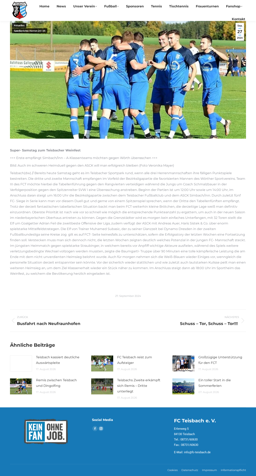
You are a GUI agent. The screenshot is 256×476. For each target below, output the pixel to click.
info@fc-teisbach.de (197, 452)
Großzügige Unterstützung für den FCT (220, 360)
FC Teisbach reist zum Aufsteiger (134, 360)
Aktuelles (19, 25)
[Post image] (21, 363)
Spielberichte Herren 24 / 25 (29, 31)
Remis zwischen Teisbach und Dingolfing (56, 383)
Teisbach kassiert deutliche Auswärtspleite (57, 360)
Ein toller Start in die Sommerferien (214, 383)
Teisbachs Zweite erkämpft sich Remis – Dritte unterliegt (138, 385)
